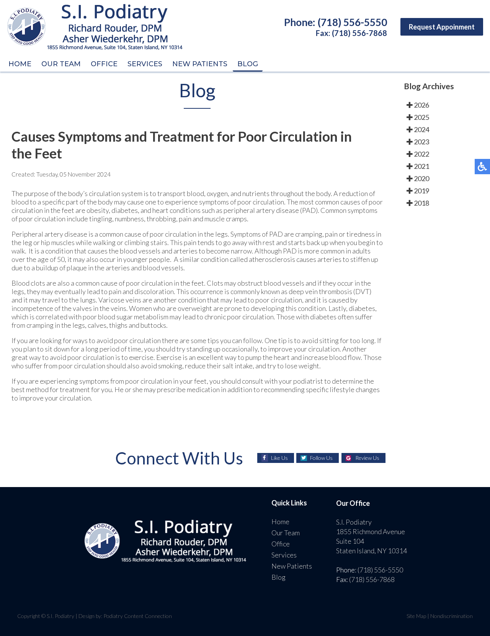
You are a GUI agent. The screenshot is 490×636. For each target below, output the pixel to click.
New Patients (199, 64)
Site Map (416, 616)
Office (104, 64)
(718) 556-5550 (352, 22)
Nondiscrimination (451, 616)
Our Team (61, 64)
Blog (247, 64)
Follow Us (321, 458)
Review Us (367, 458)
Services (144, 64)
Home (19, 64)
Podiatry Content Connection (137, 616)
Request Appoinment (442, 27)
